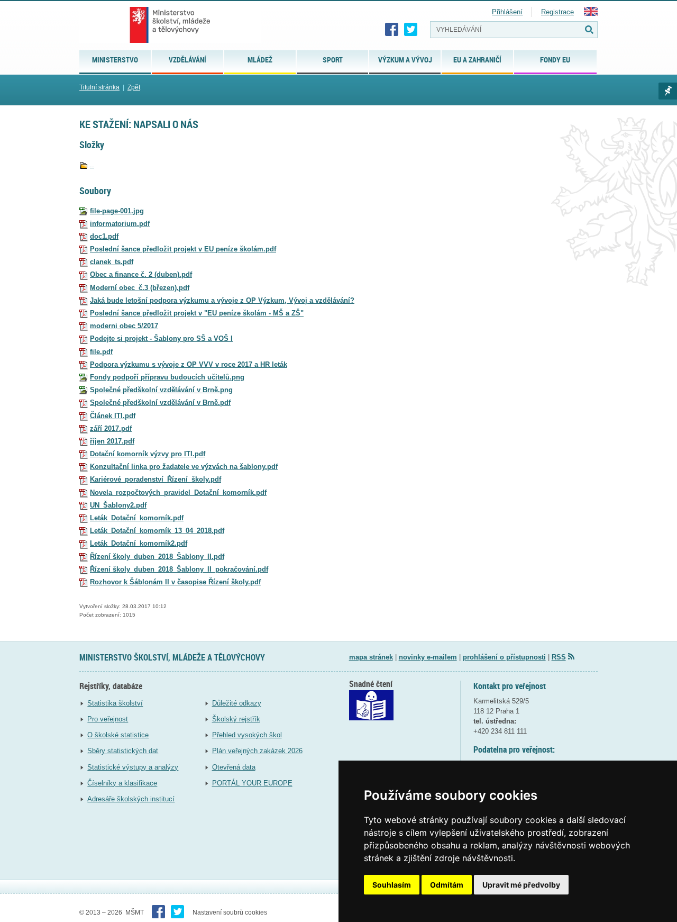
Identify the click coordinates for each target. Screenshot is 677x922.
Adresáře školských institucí (131, 799)
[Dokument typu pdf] (83, 224)
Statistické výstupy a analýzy (132, 767)
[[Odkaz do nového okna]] (371, 718)
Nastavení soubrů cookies (230, 912)
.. (92, 165)
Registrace (557, 12)
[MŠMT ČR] (170, 25)
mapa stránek (371, 657)
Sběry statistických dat (122, 751)
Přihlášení (507, 12)
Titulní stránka (99, 87)
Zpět (133, 87)
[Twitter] (411, 30)
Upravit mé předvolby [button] (521, 884)
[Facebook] (392, 30)
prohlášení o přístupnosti (504, 657)
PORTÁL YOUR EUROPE (252, 783)
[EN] (591, 13)
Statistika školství (115, 703)
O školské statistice (118, 735)
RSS (559, 657)
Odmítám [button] (446, 884)
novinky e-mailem (428, 657)
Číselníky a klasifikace (122, 783)
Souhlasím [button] (391, 884)
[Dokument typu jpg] (83, 211)
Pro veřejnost (107, 719)
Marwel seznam (667, 91)
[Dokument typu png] (83, 377)
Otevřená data (233, 767)
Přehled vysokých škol (247, 735)
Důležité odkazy (236, 703)
